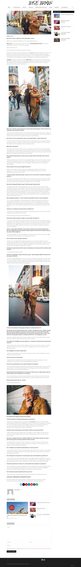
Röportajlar (17, 7)
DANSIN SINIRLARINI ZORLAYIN (43, 502)
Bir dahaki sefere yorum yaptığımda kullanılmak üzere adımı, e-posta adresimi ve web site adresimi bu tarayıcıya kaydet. (29, 548)
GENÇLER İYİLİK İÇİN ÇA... (66, 26)
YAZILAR (24, 7)
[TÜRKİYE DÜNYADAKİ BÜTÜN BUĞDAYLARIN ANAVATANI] (18, 508)
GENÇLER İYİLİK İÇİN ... (41, 508)
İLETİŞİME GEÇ (64, 7)
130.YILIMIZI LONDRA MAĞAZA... (43, 514)
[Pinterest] (26, 484)
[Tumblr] (23, 484)
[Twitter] (21, 484)
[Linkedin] (29, 484)
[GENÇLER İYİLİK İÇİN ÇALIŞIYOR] (33, 510)
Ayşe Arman (17, 489)
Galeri (50, 7)
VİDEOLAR (31, 7)
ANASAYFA (72, 565)
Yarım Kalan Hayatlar (41, 7)
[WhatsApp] (37, 484)
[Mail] (31, 484)
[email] (21, 489)
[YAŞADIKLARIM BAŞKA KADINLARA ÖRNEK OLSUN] (58, 40)
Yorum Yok (15, 518)
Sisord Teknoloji (18, 563)
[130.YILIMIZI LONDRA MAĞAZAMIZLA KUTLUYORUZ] (33, 515)
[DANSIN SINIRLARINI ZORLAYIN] (33, 504)
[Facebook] (34, 484)
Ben (9, 7)
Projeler (57, 7)
